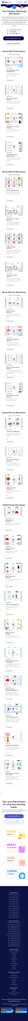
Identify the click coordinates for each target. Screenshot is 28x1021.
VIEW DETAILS (9, 80)
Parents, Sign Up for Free (13, 38)
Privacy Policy (14, 999)
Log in (20, 2)
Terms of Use (5, 999)
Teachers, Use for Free (13, 43)
